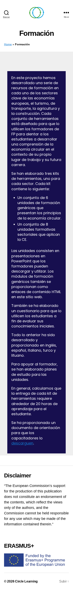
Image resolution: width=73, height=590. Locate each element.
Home (8, 44)
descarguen (22, 443)
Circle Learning (26, 581)
